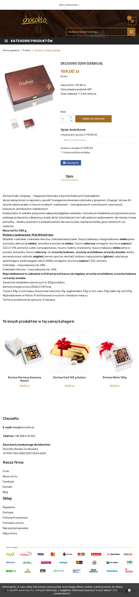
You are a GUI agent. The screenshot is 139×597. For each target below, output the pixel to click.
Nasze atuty (10, 476)
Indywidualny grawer (72, 134)
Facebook (8, 481)
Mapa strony (10, 533)
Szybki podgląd (10, 380)
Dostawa (8, 512)
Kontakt (7, 486)
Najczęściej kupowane (15, 528)
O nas (6, 471)
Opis (69, 176)
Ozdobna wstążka (71, 148)
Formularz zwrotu (13, 523)
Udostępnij (72, 163)
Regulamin (9, 507)
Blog (5, 492)
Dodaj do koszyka (93, 119)
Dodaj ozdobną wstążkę (76, 152)
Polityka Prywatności (15, 517)
